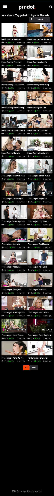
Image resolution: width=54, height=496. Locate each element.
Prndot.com (21, 491)
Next (34, 368)
